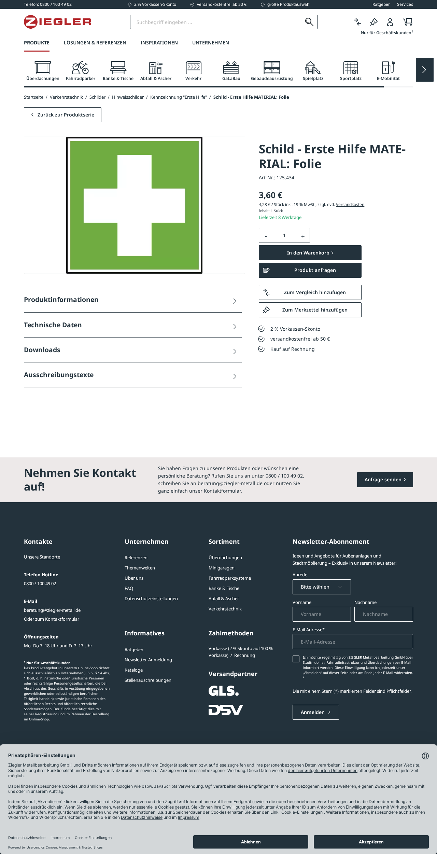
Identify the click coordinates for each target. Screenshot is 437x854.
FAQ (129, 588)
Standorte (50, 557)
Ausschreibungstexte (59, 374)
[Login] (390, 22)
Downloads (42, 349)
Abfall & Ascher (224, 598)
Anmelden (313, 712)
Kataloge (134, 670)
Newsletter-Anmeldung (148, 660)
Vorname (302, 602)
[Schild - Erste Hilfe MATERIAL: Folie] (134, 205)
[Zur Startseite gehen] (57, 22)
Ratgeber (134, 649)
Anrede (300, 574)
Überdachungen (225, 557)
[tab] (42, 71)
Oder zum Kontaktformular (51, 619)
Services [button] (405, 4)
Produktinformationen (61, 299)
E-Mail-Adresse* (309, 629)
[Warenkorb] (405, 22)
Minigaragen (222, 568)
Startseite (33, 97)
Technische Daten (53, 324)
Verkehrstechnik (225, 609)
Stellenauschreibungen (148, 680)
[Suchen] (309, 22)
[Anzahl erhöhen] (303, 235)
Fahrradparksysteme (230, 578)
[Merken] (374, 22)
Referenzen (136, 557)
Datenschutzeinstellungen (151, 598)
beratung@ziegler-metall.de (52, 610)
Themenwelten (140, 568)
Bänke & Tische (224, 588)
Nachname (365, 602)
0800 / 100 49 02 (40, 583)
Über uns (134, 578)
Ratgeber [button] (381, 4)
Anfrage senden (383, 479)
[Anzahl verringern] (266, 235)
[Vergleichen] (357, 22)
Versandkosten (350, 204)
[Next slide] (425, 70)
